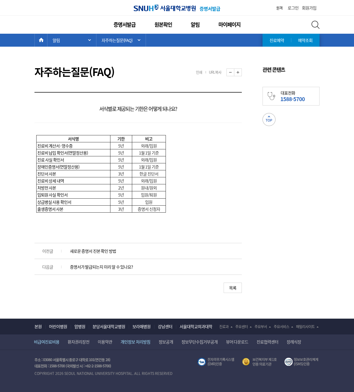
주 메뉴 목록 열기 (71, 40)
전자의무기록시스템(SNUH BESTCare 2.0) (216, 362)
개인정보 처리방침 (135, 342)
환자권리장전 (78, 342)
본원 (38, 326)
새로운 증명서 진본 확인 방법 (93, 251)
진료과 (224, 326)
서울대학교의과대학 (196, 326)
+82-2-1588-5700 (97, 365)
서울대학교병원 (165, 8)
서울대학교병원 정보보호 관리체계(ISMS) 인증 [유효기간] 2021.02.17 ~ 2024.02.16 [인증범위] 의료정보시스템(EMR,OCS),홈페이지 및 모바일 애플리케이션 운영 (302, 362)
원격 (279, 7)
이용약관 (105, 342)
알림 (195, 24)
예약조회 (305, 40)
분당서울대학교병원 (109, 326)
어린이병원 (58, 326)
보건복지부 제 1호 (259, 362)
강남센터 (165, 326)
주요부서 (260, 326)
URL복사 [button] (215, 72)
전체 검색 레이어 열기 (315, 25)
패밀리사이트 (305, 326)
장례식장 (294, 342)
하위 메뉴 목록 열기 (121, 40)
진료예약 (277, 40)
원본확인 (163, 24)
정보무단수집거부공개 (199, 342)
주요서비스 (281, 326)
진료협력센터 (267, 342)
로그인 (293, 8)
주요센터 (241, 326)
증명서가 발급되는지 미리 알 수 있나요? (101, 267)
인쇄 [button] (199, 72)
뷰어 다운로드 (237, 342)
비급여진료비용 (46, 342)
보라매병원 (141, 326)
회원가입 (309, 8)
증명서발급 (125, 24)
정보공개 (166, 342)
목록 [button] (232, 288)
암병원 (79, 326)
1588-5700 (57, 365)
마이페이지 (229, 24)
